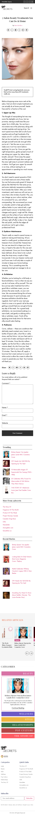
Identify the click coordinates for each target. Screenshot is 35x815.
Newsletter (6, 525)
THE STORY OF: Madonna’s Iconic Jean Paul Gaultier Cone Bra (21, 490)
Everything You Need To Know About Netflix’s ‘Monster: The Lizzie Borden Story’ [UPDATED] (21, 595)
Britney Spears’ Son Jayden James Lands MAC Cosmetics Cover (20, 454)
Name (5, 407)
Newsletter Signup (7, 2)
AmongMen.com (8, 528)
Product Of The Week (10, 513)
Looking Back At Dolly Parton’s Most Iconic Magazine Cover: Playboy (21, 559)
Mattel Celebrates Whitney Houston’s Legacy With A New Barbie (22, 571)
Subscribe (29, 798)
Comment (6, 383)
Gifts (4, 522)
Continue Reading (18, 708)
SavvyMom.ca (7, 531)
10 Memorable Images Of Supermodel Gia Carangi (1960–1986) (21, 472)
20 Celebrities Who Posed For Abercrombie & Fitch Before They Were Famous (21, 481)
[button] (8, 30)
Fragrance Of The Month (11, 510)
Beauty (17, 640)
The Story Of (7, 507)
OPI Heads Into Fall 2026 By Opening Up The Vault (21, 582)
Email (4, 415)
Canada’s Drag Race (9, 519)
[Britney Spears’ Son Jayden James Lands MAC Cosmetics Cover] (23, 632)
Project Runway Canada (10, 516)
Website (5, 423)
